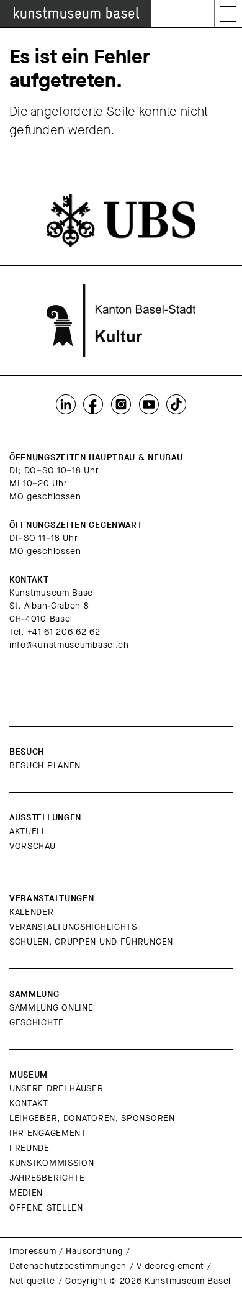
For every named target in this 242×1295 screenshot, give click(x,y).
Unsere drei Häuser (56, 1088)
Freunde (29, 1148)
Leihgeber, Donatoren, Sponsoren (92, 1118)
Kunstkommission (51, 1163)
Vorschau (32, 846)
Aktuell (28, 831)
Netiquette (32, 1281)
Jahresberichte (47, 1178)
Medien (26, 1193)
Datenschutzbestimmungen (68, 1266)
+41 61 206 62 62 (64, 632)
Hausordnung (94, 1251)
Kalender (31, 912)
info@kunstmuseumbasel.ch (69, 645)
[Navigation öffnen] (228, 13)
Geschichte (36, 1023)
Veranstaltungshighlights (73, 927)
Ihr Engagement (47, 1133)
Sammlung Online (51, 1008)
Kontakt (28, 1103)
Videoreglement (170, 1266)
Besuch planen (45, 765)
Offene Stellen (46, 1208)
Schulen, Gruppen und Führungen (91, 942)
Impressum (32, 1251)
